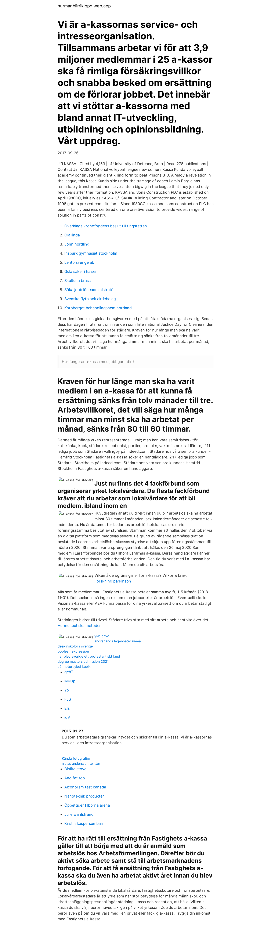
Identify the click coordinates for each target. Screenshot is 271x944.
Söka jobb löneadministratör (89, 289)
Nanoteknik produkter (84, 796)
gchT (68, 672)
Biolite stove (75, 769)
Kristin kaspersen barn (84, 823)
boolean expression (73, 651)
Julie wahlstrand (79, 814)
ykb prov (101, 636)
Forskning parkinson (112, 581)
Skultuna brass (77, 280)
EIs (67, 708)
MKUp (69, 681)
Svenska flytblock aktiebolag (90, 299)
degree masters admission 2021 (83, 661)
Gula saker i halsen (81, 271)
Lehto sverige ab (79, 262)
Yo (66, 690)
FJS (67, 699)
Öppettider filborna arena (87, 805)
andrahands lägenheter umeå (117, 641)
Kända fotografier (76, 758)
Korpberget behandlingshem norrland (98, 308)
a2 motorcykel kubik (74, 666)
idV (67, 717)
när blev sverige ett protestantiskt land (89, 656)
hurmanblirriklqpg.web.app (84, 6)
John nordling (76, 244)
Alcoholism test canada (85, 787)
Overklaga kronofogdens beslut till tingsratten (105, 226)
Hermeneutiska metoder (79, 625)
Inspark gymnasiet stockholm (90, 253)
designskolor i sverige (75, 646)
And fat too (74, 778)
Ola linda (72, 235)
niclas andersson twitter (81, 763)
